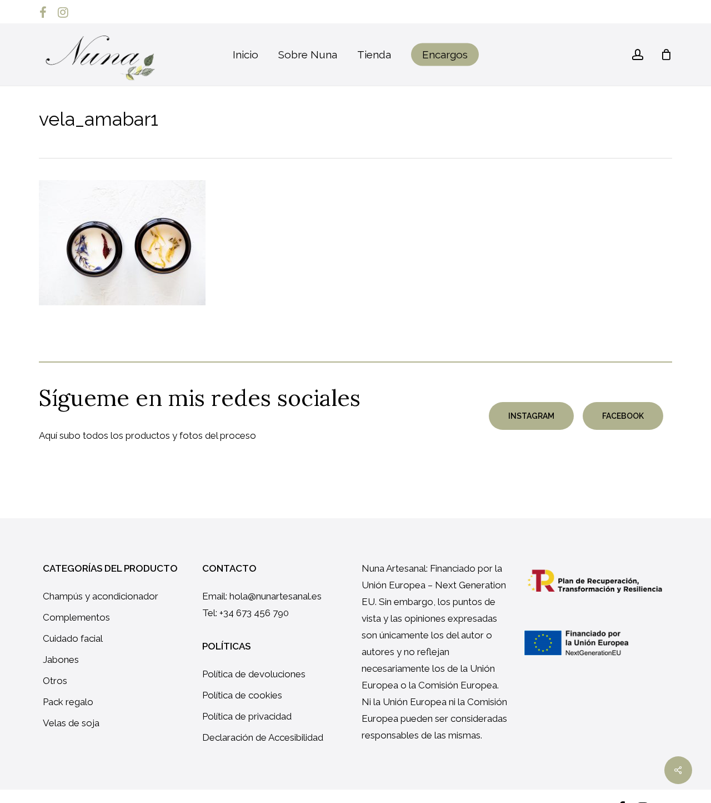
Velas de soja (71, 722)
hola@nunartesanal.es (275, 596)
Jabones (61, 659)
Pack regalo (68, 701)
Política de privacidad (247, 716)
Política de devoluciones (254, 674)
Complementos (76, 617)
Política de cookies (242, 695)
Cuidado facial (73, 638)
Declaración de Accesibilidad (262, 737)
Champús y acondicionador (100, 596)
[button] (531, 416)
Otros (55, 680)
